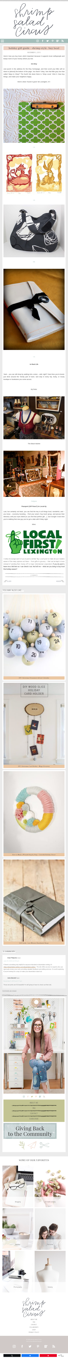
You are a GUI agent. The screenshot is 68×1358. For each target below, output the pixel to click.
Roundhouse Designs (36, 1341)
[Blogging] (17, 1186)
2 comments (34, 575)
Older (9, 581)
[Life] (50, 1229)
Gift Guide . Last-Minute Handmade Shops (34, 943)
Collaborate (34, 1327)
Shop (34, 1330)
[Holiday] (17, 1229)
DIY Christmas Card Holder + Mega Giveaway (34, 766)
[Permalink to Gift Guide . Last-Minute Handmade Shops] (34, 901)
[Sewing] (50, 1271)
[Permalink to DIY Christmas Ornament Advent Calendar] (34, 635)
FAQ (33, 1108)
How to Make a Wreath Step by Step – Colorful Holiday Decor (34, 855)
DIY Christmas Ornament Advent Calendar (34, 678)
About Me (34, 1103)
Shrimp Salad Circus (36, 1339)
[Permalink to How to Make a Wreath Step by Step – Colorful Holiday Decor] (34, 812)
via (34, 147)
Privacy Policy (34, 1332)
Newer (58, 581)
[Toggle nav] (2, 40)
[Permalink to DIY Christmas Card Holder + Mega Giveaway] (34, 724)
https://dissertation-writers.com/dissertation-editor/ (20, 967)
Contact (34, 1113)
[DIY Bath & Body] (50, 1186)
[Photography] (17, 1271)
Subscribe (34, 1119)
